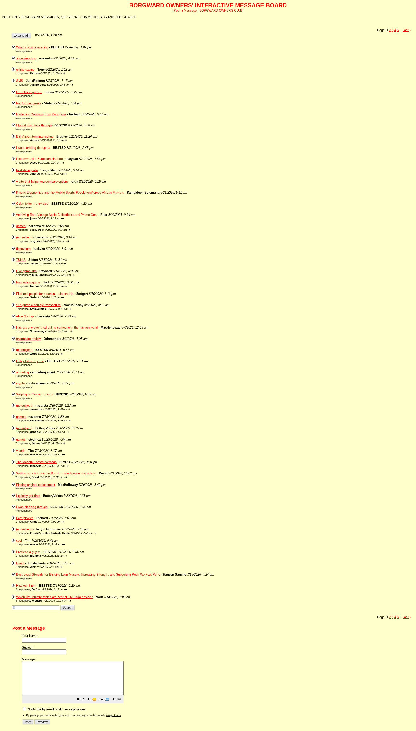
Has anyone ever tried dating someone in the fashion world (57, 327)
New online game (28, 282)
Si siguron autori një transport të (38, 305)
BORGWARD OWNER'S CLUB (220, 10)
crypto (20, 383)
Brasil (20, 563)
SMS (20, 81)
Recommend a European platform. (40, 159)
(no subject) (24, 237)
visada (21, 451)
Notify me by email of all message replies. (56, 709)
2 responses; (43, 274)
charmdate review (28, 339)
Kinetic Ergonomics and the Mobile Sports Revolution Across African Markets (70, 192)
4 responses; (41, 600)
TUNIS (21, 260)
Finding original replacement (35, 485)
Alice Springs (25, 316)
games (21, 226)
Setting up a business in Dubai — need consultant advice (56, 473)
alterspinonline (26, 58)
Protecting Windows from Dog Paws (41, 114)
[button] (78, 700)
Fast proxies (24, 518)
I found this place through (34, 125)
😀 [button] (94, 699)
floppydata (23, 248)
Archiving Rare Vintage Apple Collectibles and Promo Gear (57, 215)
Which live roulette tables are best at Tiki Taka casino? (54, 597)
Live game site (26, 271)
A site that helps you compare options (42, 181)
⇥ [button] (64, 73)
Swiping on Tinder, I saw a (34, 394)
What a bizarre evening (32, 47)
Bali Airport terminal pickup (34, 136)
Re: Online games (28, 103)
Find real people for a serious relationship (44, 294)
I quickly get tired (28, 496)
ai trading (22, 372)
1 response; (38, 73)
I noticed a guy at (28, 552)
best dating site (27, 170)
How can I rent (26, 585)
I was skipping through (31, 507)
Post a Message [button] (185, 10)
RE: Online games (29, 92)
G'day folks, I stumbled (32, 203)
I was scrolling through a (33, 148)
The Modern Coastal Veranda (36, 462)
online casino (25, 69)
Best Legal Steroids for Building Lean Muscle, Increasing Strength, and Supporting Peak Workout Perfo (88, 574)
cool (19, 540)
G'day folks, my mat (30, 361)
